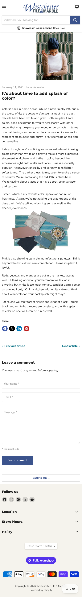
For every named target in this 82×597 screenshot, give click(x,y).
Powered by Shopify (41, 590)
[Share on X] (12, 328)
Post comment (17, 460)
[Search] (75, 20)
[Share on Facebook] (5, 328)
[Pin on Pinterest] (26, 328)
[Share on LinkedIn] (19, 328)
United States (39, 546)
